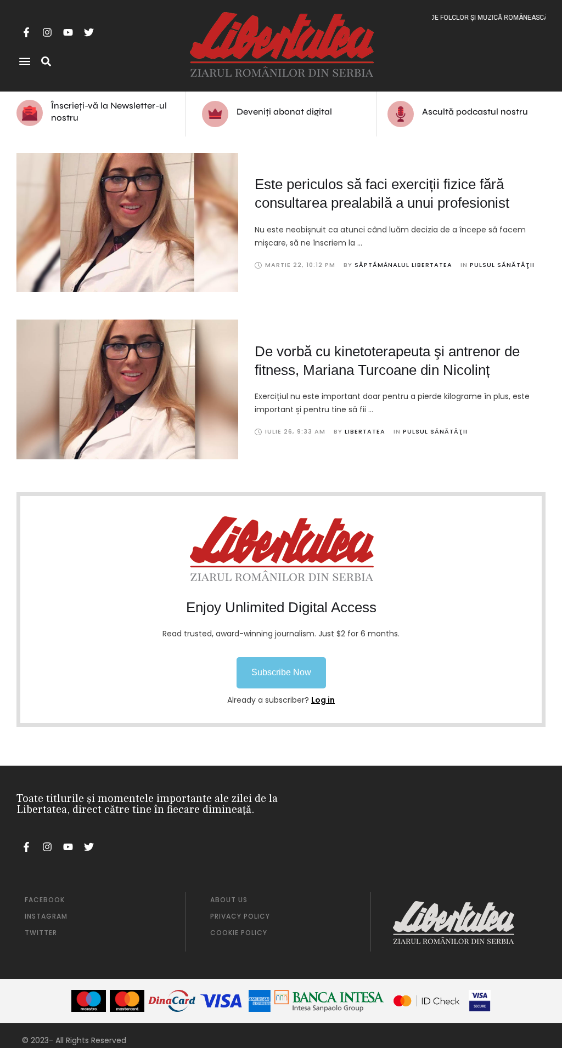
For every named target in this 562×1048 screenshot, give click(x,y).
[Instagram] (47, 32)
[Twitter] (89, 32)
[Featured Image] (127, 222)
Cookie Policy (238, 932)
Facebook (45, 899)
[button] (281, 672)
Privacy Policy (240, 916)
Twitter (41, 932)
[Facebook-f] (26, 32)
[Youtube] (68, 32)
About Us (229, 899)
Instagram (46, 916)
